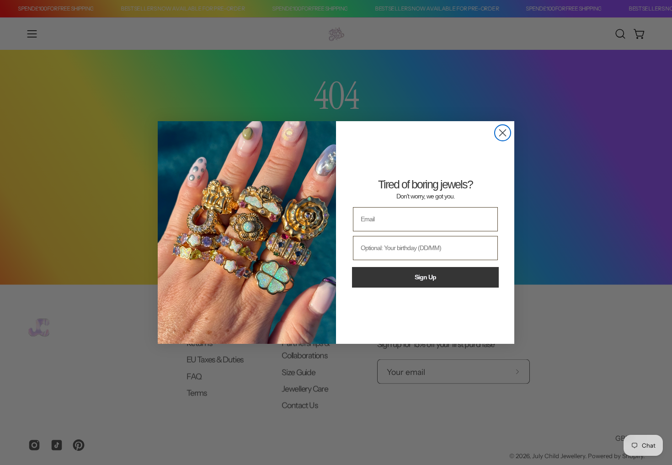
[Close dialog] (503, 133)
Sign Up (425, 277)
